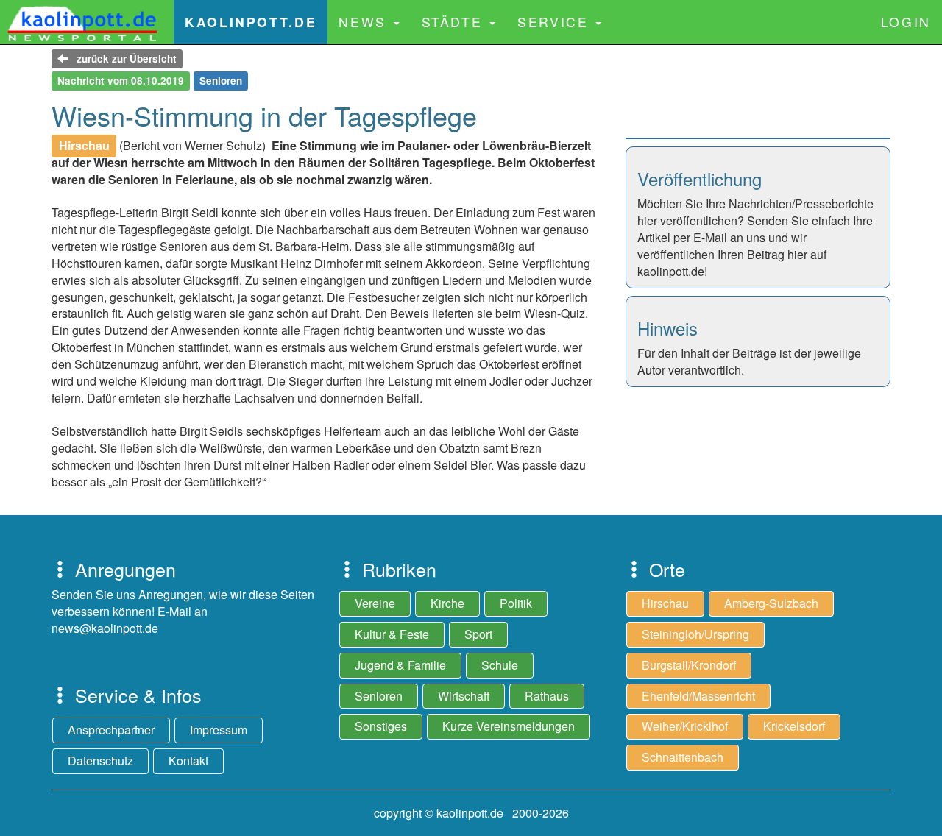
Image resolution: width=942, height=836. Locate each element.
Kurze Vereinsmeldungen (508, 726)
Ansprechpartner (111, 729)
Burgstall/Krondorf (689, 664)
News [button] (365, 22)
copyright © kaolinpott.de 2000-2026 (471, 812)
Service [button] (555, 22)
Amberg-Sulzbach (771, 603)
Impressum (218, 729)
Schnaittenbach (682, 756)
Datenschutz (100, 760)
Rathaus (547, 695)
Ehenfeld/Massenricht (698, 695)
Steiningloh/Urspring (695, 634)
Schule (499, 664)
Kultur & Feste (392, 634)
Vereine (375, 603)
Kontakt (188, 760)
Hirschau (665, 603)
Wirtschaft (463, 695)
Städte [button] (455, 22)
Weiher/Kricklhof (685, 726)
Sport (478, 634)
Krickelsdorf (794, 726)
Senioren (379, 695)
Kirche (447, 603)
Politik (516, 603)
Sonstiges (381, 726)
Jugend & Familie (400, 664)
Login (906, 22)
